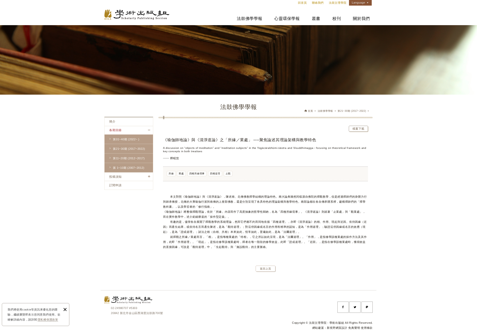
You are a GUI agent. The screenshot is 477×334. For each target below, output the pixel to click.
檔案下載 (358, 128)
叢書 (316, 18)
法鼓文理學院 (136, 14)
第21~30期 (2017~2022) (352, 111)
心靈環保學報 (287, 18)
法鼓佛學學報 (249, 18)
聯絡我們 (318, 2)
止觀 (228, 173)
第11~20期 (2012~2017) (129, 158)
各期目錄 (115, 130)
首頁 (310, 111)
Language (358, 2)
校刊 (336, 18)
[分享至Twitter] (355, 307)
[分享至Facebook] (343, 307)
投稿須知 (115, 176)
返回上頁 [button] (265, 268)
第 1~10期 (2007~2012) (128, 167)
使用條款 (367, 327)
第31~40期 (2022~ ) (126, 139)
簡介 (112, 121)
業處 (181, 173)
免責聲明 (354, 327)
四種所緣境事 (197, 173)
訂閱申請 (115, 185)
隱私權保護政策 (48, 319)
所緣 (171, 173)
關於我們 (361, 18)
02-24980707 (119, 308)
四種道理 (215, 173)
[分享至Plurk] (367, 307)
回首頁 (302, 2)
